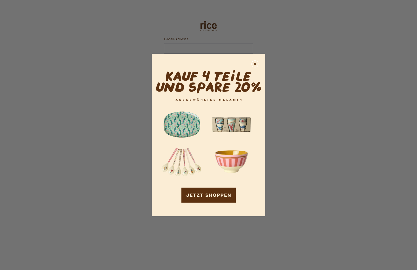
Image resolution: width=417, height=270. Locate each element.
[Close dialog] (255, 64)
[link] (208, 135)
